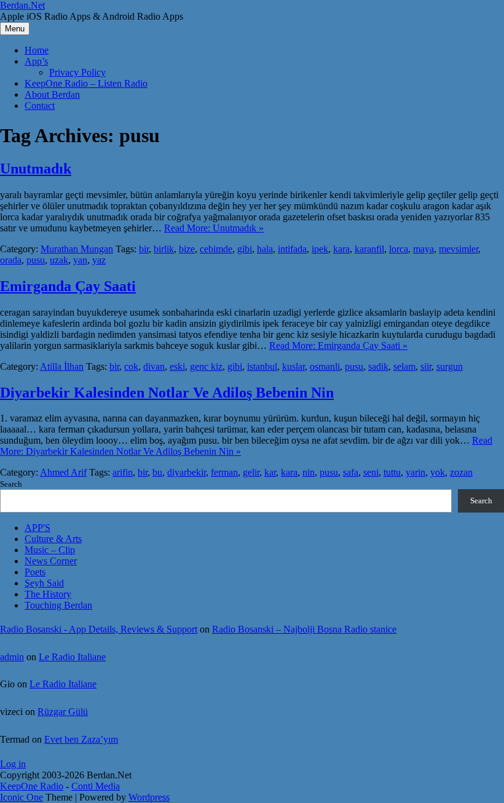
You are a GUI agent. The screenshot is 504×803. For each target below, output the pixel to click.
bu (157, 472)
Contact (40, 105)
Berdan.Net (22, 5)
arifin (122, 472)
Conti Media (95, 786)
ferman (224, 472)
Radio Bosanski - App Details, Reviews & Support (98, 629)
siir (425, 366)
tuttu (392, 472)
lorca (398, 249)
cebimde (216, 249)
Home (37, 50)
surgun (449, 366)
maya (423, 249)
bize (187, 249)
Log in (13, 764)
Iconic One (21, 797)
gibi (244, 249)
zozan (461, 472)
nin (308, 472)
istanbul (262, 366)
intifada (292, 249)
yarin (415, 472)
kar (270, 472)
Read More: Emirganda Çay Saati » (338, 345)
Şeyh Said (44, 583)
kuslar (293, 366)
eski (177, 366)
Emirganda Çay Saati (68, 286)
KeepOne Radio (31, 786)
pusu (35, 260)
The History (48, 594)
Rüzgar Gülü (62, 711)
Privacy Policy (77, 72)
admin (12, 657)
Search (11, 484)
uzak (59, 260)
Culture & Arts (53, 538)
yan (80, 260)
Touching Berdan (58, 605)
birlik (164, 249)
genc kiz (206, 366)
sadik (378, 366)
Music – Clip (50, 550)
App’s (36, 61)
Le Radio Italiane (72, 657)
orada (11, 260)
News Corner (51, 561)
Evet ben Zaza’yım (81, 739)
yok (437, 472)
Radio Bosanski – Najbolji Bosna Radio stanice (304, 629)
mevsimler (458, 249)
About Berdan (52, 94)
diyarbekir (186, 472)
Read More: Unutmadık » (214, 228)
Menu (15, 28)
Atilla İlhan (62, 366)
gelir (251, 472)
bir (144, 249)
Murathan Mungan (77, 249)
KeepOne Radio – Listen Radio (86, 83)
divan (154, 366)
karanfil (369, 249)
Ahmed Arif (63, 472)
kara (341, 249)
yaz (99, 260)
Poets (35, 572)
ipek (320, 249)
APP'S (37, 527)
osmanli (325, 366)
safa (350, 472)
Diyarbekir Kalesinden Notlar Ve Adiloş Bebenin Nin (167, 393)
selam (404, 366)
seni (371, 472)
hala (265, 249)
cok (131, 366)
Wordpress (149, 797)
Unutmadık (35, 169)
